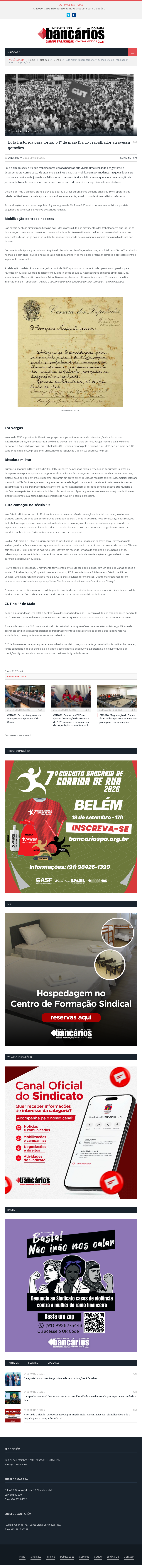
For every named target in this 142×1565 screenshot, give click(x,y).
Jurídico (50, 1556)
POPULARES (52, 1362)
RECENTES (32, 1362)
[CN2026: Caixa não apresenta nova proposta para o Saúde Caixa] (25, 698)
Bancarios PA (15, 157)
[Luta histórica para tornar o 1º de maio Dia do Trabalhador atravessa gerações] (71, 105)
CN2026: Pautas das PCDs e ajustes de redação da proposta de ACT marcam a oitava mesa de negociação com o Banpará (71, 720)
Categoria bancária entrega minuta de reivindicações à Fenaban (60, 1378)
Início (22, 1556)
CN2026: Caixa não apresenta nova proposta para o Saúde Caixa (71, 8)
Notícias (132, 157)
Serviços (84, 1556)
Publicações (67, 1556)
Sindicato (36, 1556)
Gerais (123, 157)
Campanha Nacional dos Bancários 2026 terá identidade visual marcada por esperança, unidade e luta (80, 1398)
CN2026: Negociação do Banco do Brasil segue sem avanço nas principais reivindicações (118, 718)
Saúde (98, 1556)
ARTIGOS (14, 1362)
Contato (129, 1556)
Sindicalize (113, 1556)
